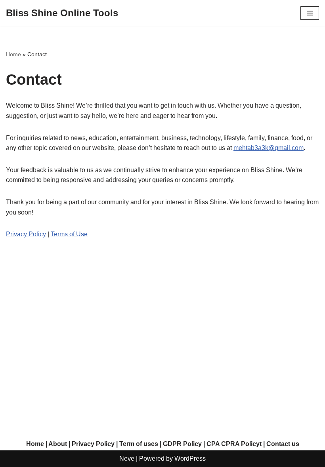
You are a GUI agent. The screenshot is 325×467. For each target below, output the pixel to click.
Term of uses (138, 443)
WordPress (190, 458)
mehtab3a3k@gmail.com (268, 147)
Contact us (282, 443)
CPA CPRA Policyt (234, 443)
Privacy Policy (26, 234)
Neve (126, 458)
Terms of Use (69, 234)
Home (13, 54)
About (57, 443)
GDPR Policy (182, 443)
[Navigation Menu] (309, 13)
